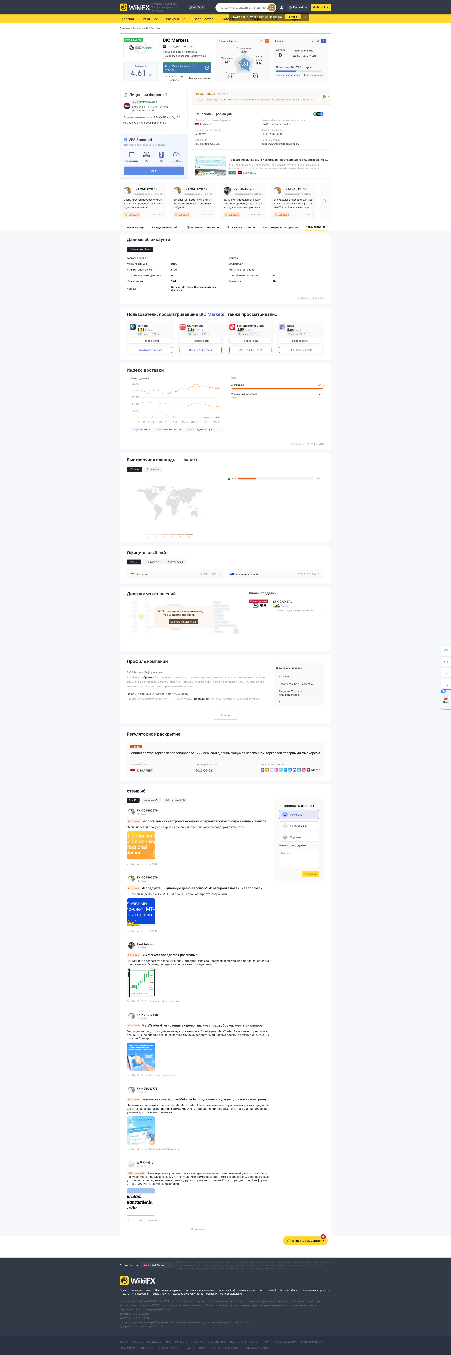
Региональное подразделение (224, 1293)
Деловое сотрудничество (188, 1293)
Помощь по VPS (160, 1293)
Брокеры (137, 28)
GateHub (215, 1347)
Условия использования (200, 1290)
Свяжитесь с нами (141, 1290)
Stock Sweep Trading (255, 1347)
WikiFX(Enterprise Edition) (283, 1290)
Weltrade (137, 1342)
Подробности (151, 340)
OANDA (198, 1342)
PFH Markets (182, 1342)
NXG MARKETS (216, 1342)
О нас (123, 1290)
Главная (125, 28)
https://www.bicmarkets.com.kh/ (280, 143)
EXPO (126, 1293)
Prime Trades (169, 1347)
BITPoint (186, 1347)
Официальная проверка (315, 1290)
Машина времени (199, 78)
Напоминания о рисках (169, 1290)
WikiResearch (140, 1293)
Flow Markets (127, 1347)
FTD (266, 1342)
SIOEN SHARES (148, 1347)
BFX (168, 1342)
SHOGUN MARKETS (285, 1342)
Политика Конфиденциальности (236, 1290)
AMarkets (235, 1342)
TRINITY (201, 1347)
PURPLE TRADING (311, 1342)
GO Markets (154, 1342)
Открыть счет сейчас (174, 78)
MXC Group (231, 1347)
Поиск (262, 1290)
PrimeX (124, 1342)
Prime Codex (252, 1342)
